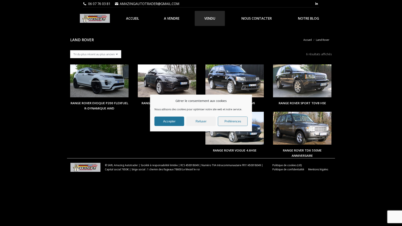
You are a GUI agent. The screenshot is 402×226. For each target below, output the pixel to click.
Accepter (169, 121)
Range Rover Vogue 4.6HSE (234, 150)
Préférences (232, 121)
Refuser (201, 121)
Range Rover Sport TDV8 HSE (302, 103)
